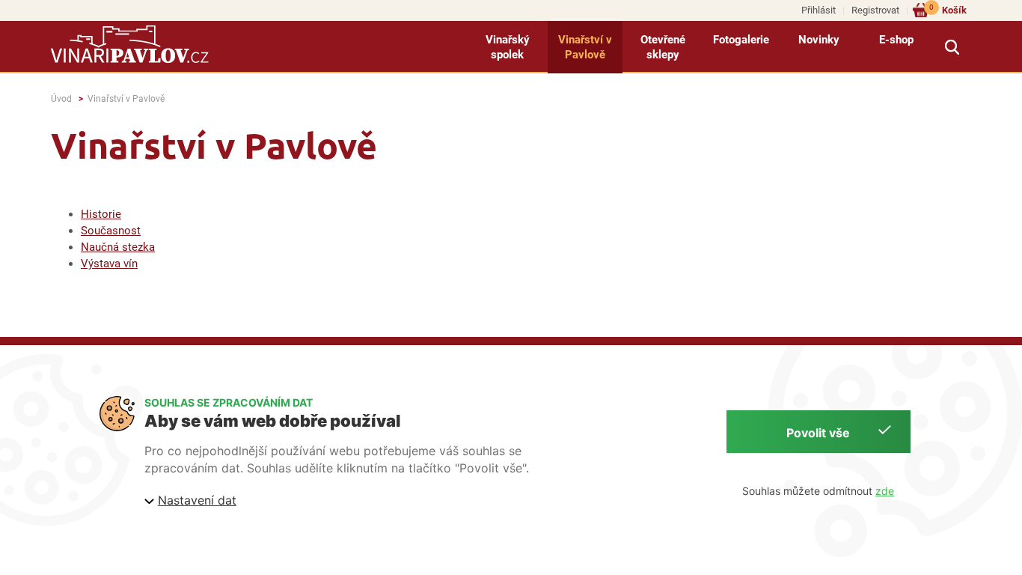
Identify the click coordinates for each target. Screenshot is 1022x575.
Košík (948, 9)
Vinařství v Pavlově (585, 47)
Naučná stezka (118, 247)
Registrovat (875, 10)
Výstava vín (109, 263)
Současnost (111, 230)
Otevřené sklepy (662, 47)
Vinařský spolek (508, 47)
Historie (101, 214)
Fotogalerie (741, 39)
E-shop (896, 39)
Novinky (818, 39)
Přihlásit (818, 10)
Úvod (61, 99)
